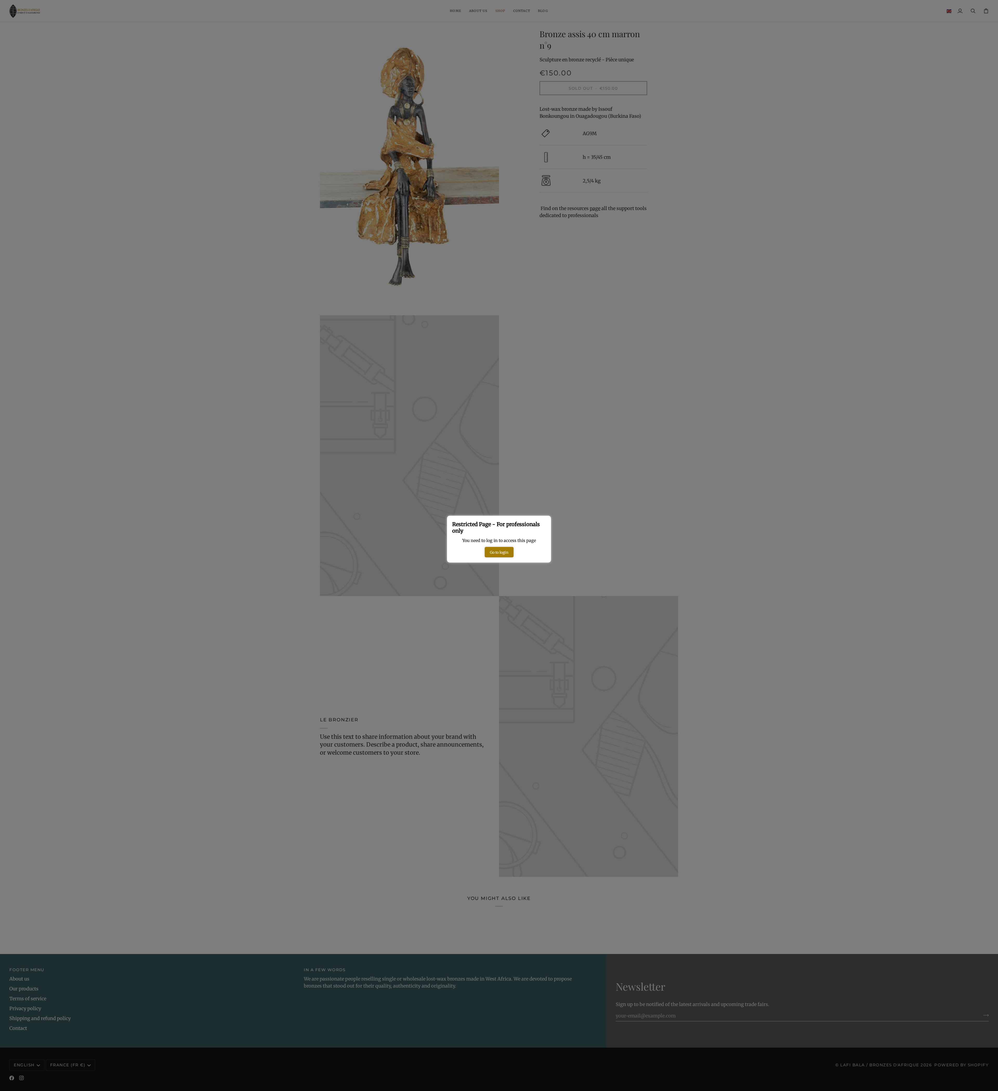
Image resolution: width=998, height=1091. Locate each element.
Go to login (499, 552)
